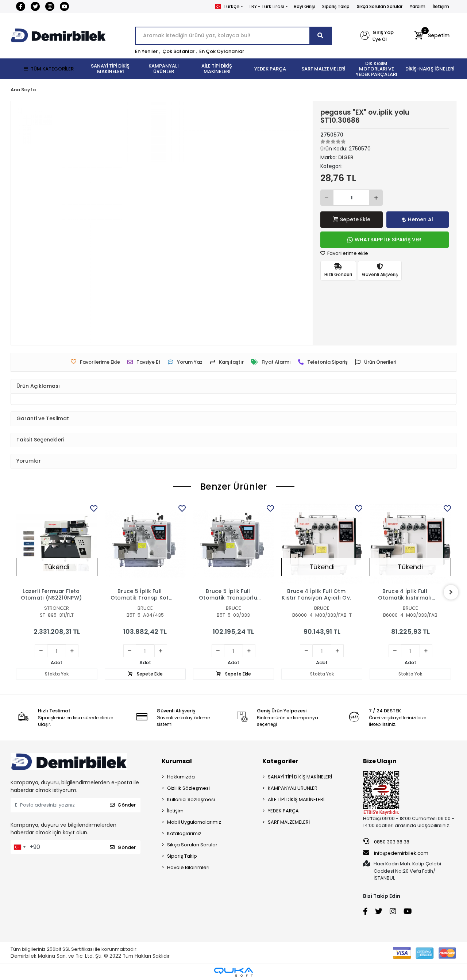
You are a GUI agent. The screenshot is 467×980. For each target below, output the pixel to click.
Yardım (417, 6)
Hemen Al (420, 219)
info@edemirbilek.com (401, 853)
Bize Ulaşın (380, 761)
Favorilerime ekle (347, 253)
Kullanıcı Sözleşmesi (191, 799)
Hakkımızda (181, 776)
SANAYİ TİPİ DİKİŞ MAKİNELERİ (300, 776)
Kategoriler (280, 761)
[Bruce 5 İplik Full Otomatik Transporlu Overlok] (233, 543)
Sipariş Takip (336, 6)
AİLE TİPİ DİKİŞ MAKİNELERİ (296, 799)
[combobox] (19, 847)
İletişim (441, 6)
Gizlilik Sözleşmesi (188, 788)
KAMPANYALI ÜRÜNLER (292, 788)
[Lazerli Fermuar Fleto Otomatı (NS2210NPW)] (56, 543)
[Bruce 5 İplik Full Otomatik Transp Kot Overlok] (145, 543)
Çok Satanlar (178, 51)
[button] (431, 36)
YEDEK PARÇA (283, 810)
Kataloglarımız (184, 833)
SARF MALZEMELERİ (289, 822)
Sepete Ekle (355, 219)
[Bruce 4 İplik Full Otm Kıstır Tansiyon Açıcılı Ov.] (321, 543)
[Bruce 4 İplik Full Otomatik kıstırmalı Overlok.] (410, 543)
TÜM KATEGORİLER (52, 68)
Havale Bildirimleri (188, 867)
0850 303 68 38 (391, 841)
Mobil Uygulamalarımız (194, 822)
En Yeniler (146, 51)
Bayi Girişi (304, 6)
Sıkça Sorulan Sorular (379, 6)
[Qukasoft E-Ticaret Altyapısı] (233, 972)
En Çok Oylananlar (221, 51)
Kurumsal (177, 761)
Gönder (126, 804)
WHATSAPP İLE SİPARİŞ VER (388, 239)
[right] (451, 592)
